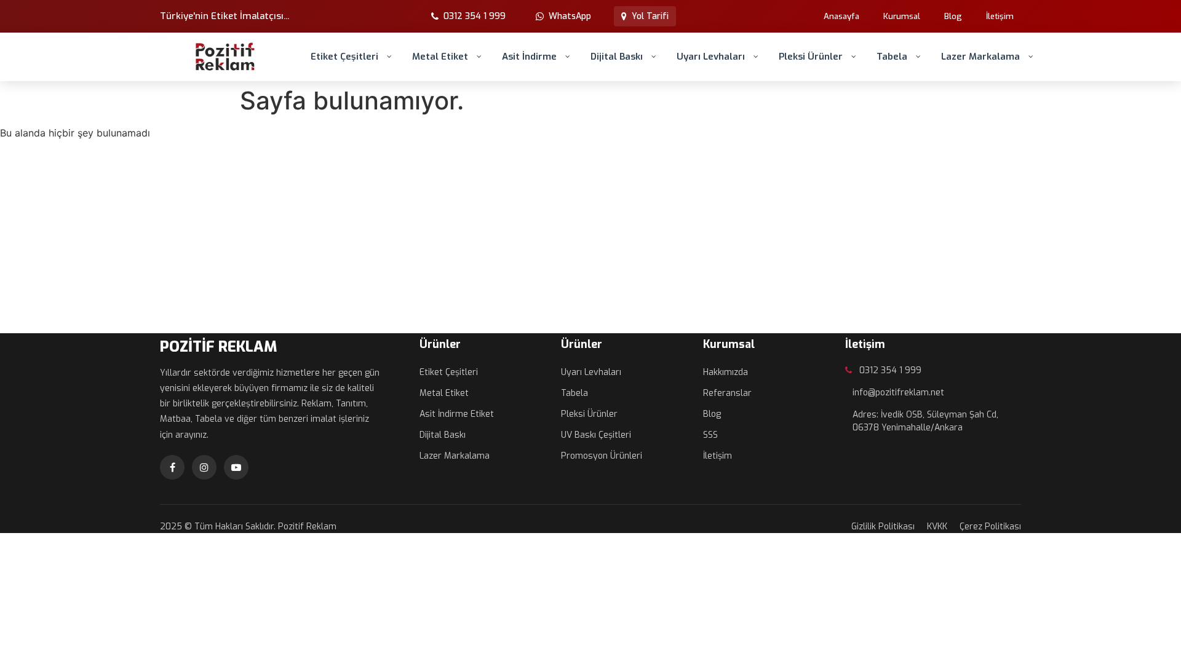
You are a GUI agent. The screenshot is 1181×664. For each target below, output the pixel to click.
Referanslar (727, 393)
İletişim (1000, 16)
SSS (710, 435)
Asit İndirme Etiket (457, 414)
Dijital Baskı (616, 56)
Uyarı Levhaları (711, 56)
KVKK (937, 526)
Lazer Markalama (980, 56)
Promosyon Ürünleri (601, 456)
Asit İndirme (529, 56)
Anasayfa (841, 16)
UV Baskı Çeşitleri (596, 435)
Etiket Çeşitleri (344, 56)
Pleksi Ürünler (811, 56)
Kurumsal (901, 16)
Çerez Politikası (990, 526)
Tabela (892, 56)
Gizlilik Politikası (883, 526)
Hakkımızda (725, 372)
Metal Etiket (440, 56)
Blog (953, 16)
